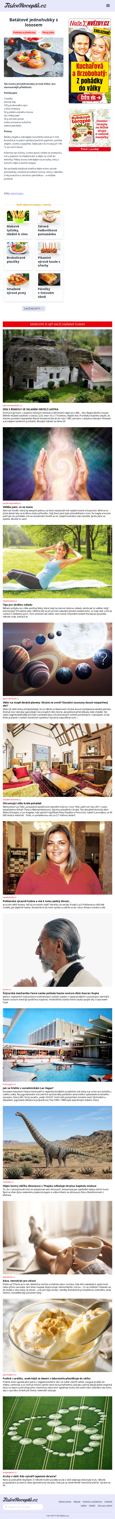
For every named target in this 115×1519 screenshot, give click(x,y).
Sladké (92, 1505)
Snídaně (108, 1501)
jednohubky (17, 193)
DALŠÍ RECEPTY (32, 308)
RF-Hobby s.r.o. (63, 1515)
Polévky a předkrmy (24, 32)
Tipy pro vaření (105, 1505)
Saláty (84, 1505)
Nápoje (76, 1501)
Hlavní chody (65, 1501)
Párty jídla (48, 32)
